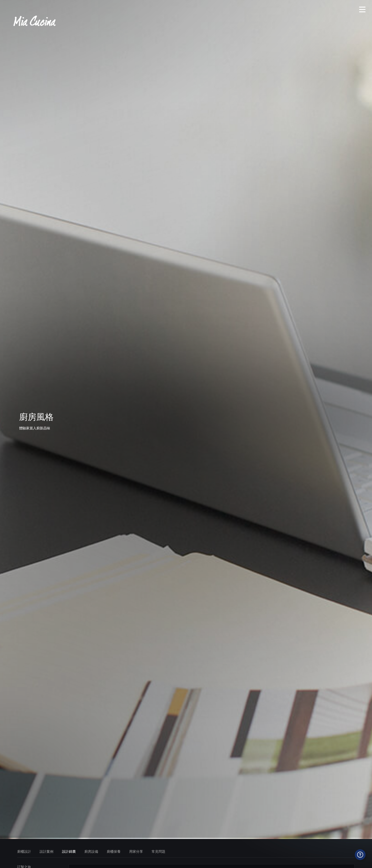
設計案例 (46, 851)
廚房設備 (91, 851)
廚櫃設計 (24, 851)
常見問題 (158, 851)
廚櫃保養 (114, 851)
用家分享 (136, 851)
